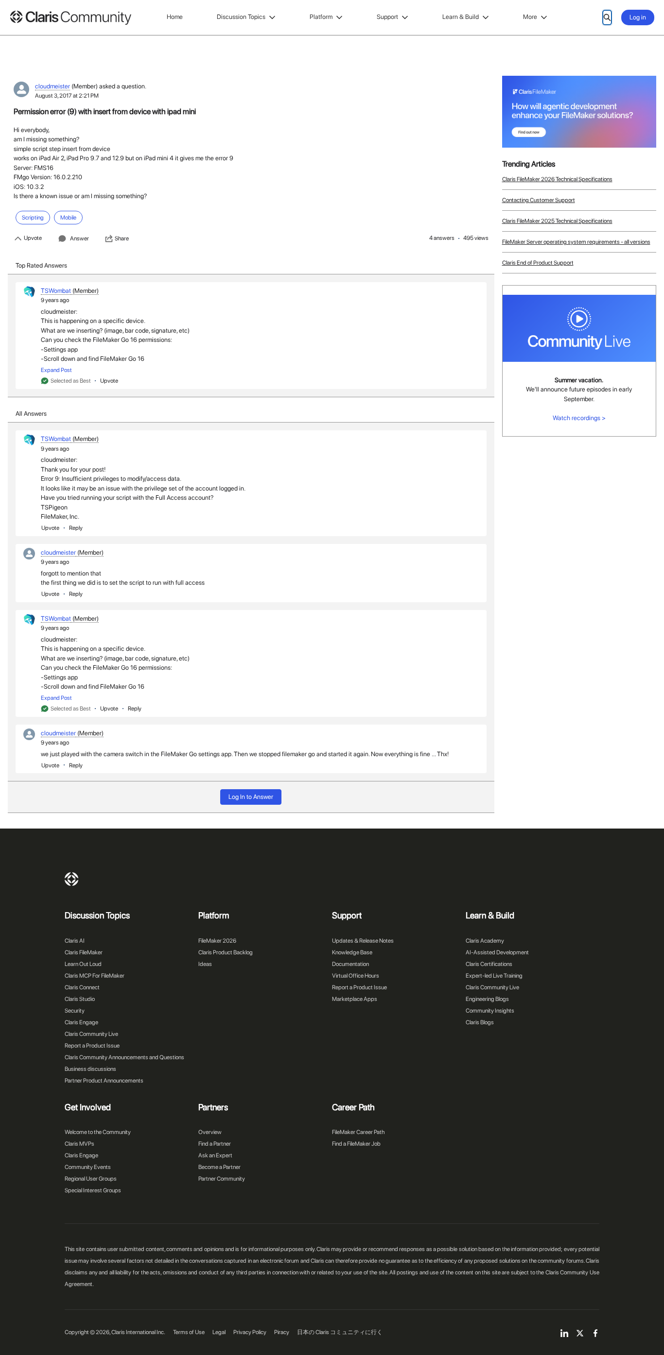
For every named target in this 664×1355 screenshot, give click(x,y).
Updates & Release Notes (363, 940)
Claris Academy (485, 940)
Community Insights (490, 1010)
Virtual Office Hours (355, 975)
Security (75, 1010)
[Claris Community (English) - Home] (70, 18)
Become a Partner (219, 1167)
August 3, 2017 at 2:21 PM (67, 95)
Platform (321, 16)
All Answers (31, 413)
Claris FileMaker (84, 952)
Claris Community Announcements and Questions (124, 1057)
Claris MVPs (79, 1143)
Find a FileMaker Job (356, 1143)
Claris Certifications (489, 964)
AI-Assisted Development (497, 952)
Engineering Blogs (487, 999)
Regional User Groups (91, 1178)
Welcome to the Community (98, 1132)
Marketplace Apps (354, 999)
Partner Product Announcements (104, 1080)
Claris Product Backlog (225, 952)
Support (387, 16)
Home (175, 16)
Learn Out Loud (83, 964)
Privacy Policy (249, 1332)
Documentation (350, 964)
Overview (210, 1132)
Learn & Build (460, 16)
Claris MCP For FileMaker (94, 975)
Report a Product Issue (92, 1045)
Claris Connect (82, 987)
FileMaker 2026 (217, 940)
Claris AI (75, 940)
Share (122, 238)
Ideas (205, 964)
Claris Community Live (91, 1034)
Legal (219, 1332)
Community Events (88, 1167)
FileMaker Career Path (358, 1132)
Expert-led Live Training (494, 975)
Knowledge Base (352, 952)
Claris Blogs (480, 1022)
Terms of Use (189, 1332)
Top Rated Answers (41, 265)
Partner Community (221, 1178)
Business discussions (90, 1069)
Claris (71, 879)
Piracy (281, 1332)
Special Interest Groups (93, 1190)
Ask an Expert (215, 1155)
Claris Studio (80, 999)
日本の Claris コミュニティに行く (340, 1332)
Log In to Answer (250, 796)
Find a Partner (214, 1143)
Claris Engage (81, 1022)
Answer (79, 238)
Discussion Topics (241, 16)
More (530, 16)
